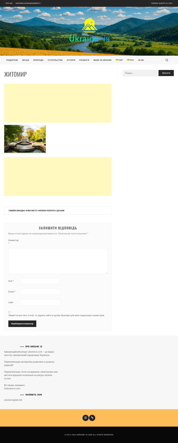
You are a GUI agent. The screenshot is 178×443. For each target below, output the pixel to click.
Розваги (84, 60)
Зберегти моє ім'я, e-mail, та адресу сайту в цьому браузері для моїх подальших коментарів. (56, 315)
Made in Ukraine (102, 60)
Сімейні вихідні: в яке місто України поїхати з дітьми (36, 210)
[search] (167, 60)
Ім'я (11, 281)
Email (11, 291)
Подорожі (12, 60)
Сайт (10, 302)
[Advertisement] (58, 103)
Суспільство (55, 60)
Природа (38, 60)
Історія (71, 60)
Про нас (9, 3)
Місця (25, 60)
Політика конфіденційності (28, 3)
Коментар (13, 242)
